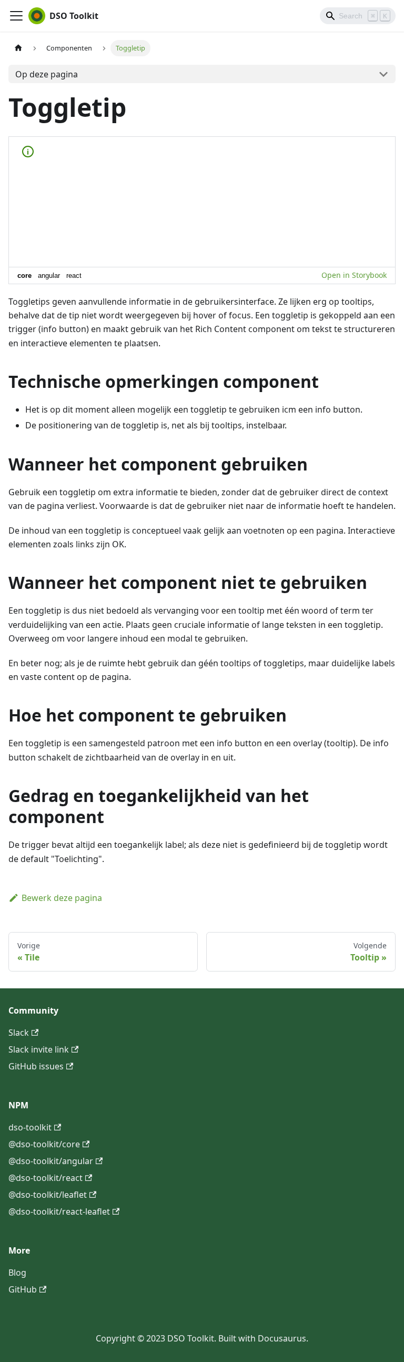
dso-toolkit (30, 1127)
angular (49, 275)
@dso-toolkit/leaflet (47, 1194)
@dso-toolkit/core (44, 1144)
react (74, 275)
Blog (17, 1272)
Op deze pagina (46, 74)
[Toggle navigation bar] (16, 16)
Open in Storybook (354, 275)
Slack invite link (38, 1049)
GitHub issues (36, 1066)
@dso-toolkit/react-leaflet (59, 1211)
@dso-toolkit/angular (50, 1161)
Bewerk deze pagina (62, 898)
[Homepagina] (18, 48)
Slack (18, 1032)
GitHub (22, 1289)
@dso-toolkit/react (45, 1178)
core (24, 275)
